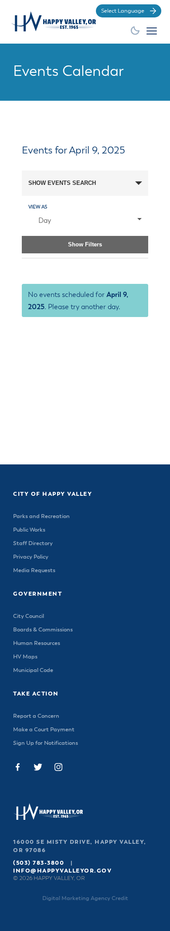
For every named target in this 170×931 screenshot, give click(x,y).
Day (44, 221)
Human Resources (36, 643)
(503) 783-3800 (38, 863)
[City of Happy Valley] (54, 21)
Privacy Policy (30, 557)
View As (37, 207)
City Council (28, 616)
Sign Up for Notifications (45, 743)
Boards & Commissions (43, 630)
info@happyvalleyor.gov (62, 871)
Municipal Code (33, 670)
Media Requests (34, 570)
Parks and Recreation (41, 516)
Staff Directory (33, 543)
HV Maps (25, 657)
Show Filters (85, 244)
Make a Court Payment (44, 730)
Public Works (29, 530)
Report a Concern (36, 716)
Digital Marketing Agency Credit (85, 898)
